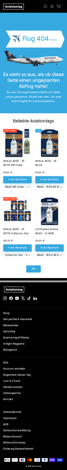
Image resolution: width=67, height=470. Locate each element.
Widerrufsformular (14, 443)
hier (46, 97)
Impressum (10, 418)
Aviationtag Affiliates (16, 338)
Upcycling (9, 331)
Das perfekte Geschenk (17, 319)
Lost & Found (11, 381)
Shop (6, 313)
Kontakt (8, 399)
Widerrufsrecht (12, 436)
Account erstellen (14, 369)
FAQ (5, 363)
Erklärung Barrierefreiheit (18, 449)
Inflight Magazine (13, 344)
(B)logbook (10, 350)
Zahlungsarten (12, 393)
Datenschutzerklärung (17, 430)
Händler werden (12, 387)
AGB (5, 424)
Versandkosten (12, 412)
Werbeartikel (10, 325)
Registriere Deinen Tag (16, 375)
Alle (33, 269)
